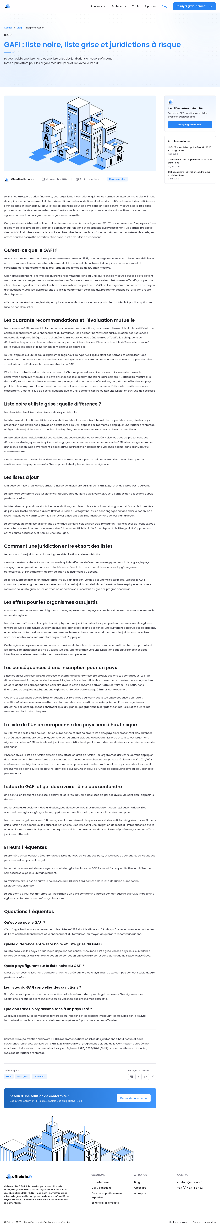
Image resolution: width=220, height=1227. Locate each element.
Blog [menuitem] (165, 6)
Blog (19, 27)
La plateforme (100, 1182)
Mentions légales (178, 1222)
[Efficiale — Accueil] (7, 6)
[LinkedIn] (131, 1077)
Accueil (8, 27)
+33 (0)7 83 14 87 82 (190, 1187)
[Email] (146, 1077)
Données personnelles (204, 1222)
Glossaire (140, 1187)
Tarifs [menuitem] (135, 6)
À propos (140, 1193)
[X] (138, 1077)
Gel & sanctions (101, 1187)
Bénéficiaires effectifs (105, 1203)
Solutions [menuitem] (96, 6)
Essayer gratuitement (192, 6)
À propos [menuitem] (150, 6)
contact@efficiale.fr (190, 1182)
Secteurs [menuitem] (117, 6)
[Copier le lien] (153, 1077)
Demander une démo (133, 1098)
